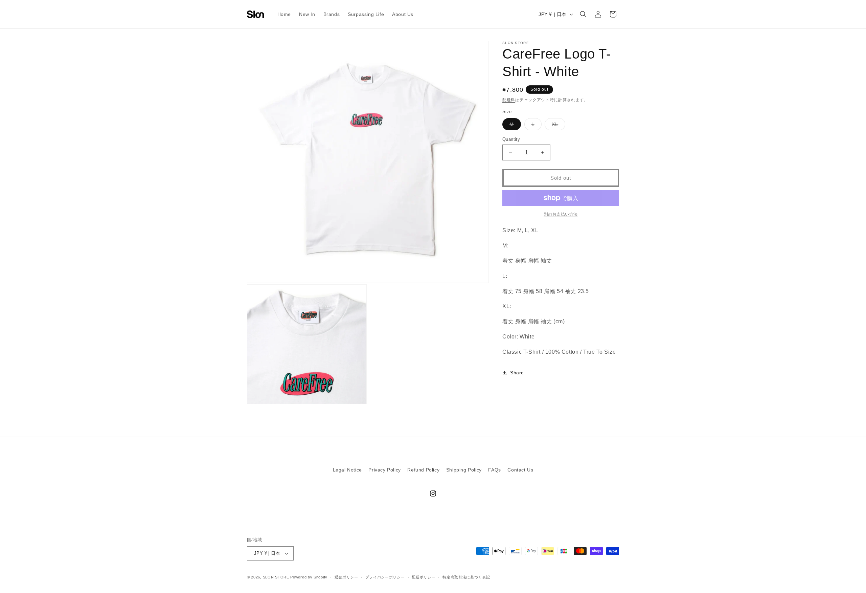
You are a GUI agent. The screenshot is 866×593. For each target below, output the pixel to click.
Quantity (511, 139)
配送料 (508, 99)
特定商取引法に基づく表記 (466, 577)
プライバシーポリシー (385, 577)
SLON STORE (276, 577)
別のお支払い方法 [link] (561, 214)
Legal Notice (347, 470)
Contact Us (520, 470)
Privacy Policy (384, 470)
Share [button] (517, 372)
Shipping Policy (464, 470)
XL (557, 125)
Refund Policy (423, 470)
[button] (583, 14)
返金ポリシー (346, 577)
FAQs (494, 470)
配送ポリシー (423, 577)
